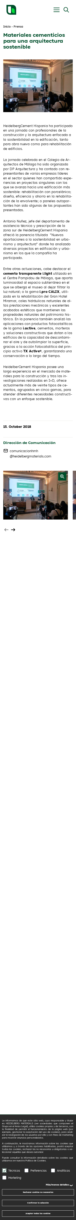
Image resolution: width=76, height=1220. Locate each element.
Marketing (14, 1177)
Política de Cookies (35, 1160)
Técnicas (14, 1170)
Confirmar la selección (38, 1203)
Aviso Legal (21, 1126)
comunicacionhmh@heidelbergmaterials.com (30, 453)
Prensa (18, 26)
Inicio (7, 26)
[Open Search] (66, 10)
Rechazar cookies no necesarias (38, 1192)
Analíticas (63, 1170)
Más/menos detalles (57, 1184)
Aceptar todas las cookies (38, 1213)
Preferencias (38, 1170)
